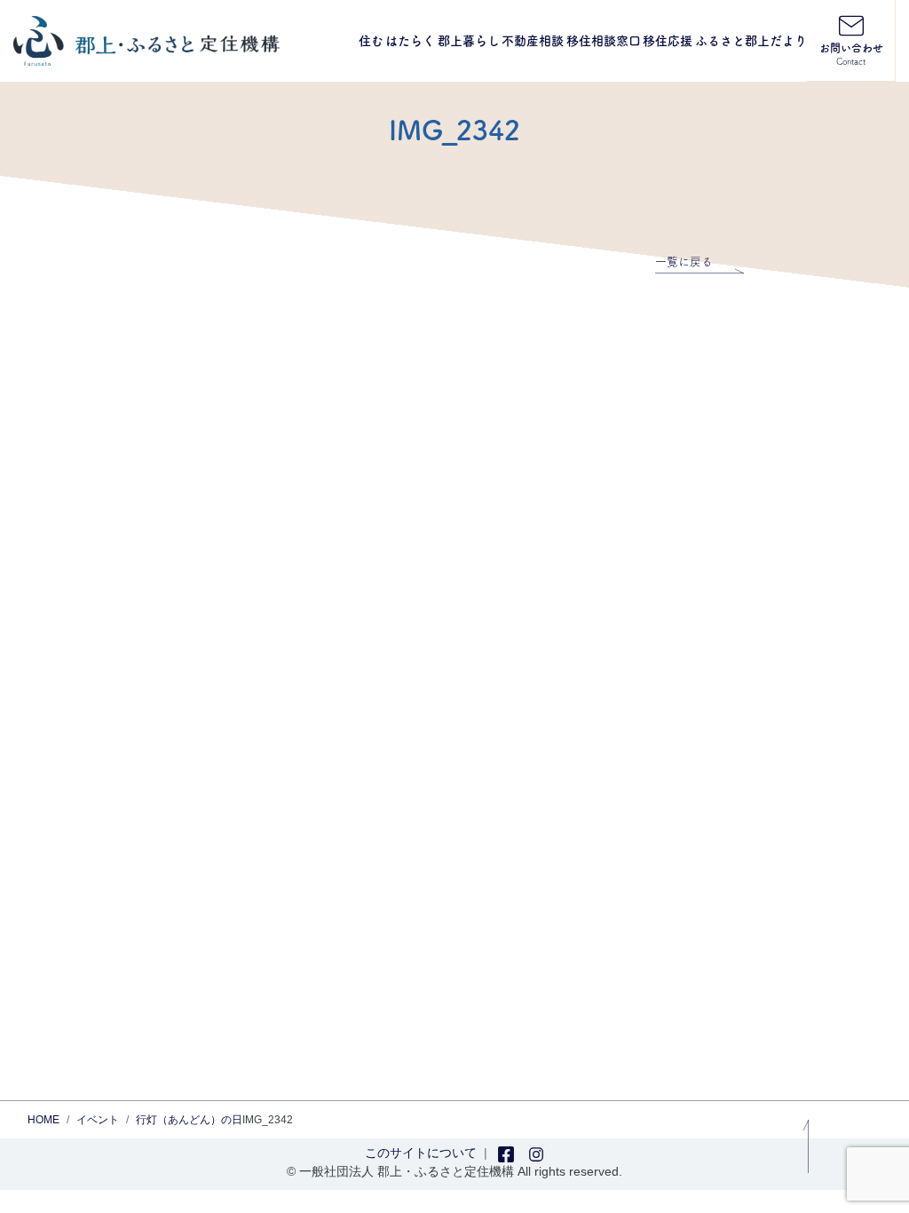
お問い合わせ (851, 54)
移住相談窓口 (603, 41)
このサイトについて (421, 1153)
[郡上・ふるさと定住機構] (146, 41)
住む (371, 41)
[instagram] (536, 1153)
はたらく (410, 41)
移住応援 (667, 41)
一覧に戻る (684, 261)
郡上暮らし (469, 41)
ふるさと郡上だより (751, 41)
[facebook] (506, 1153)
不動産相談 (533, 41)
